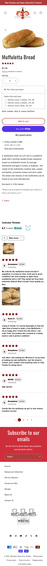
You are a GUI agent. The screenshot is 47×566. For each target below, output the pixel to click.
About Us (8, 494)
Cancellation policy (24, 564)
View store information (14, 148)
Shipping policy (38, 560)
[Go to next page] (32, 419)
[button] (5, 13)
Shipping (4, 71)
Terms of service (24, 560)
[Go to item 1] (8, 248)
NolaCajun (13, 556)
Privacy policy (11, 560)
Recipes (8, 489)
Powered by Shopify (24, 556)
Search (7, 466)
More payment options (24, 135)
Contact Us (9, 500)
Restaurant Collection (14, 472)
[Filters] (4, 238)
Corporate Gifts (11, 483)
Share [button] (6, 200)
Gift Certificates (11, 477)
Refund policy (38, 556)
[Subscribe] (39, 457)
